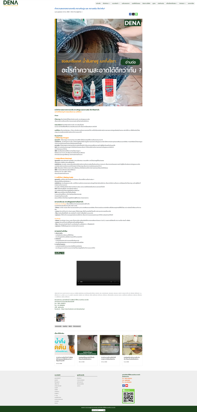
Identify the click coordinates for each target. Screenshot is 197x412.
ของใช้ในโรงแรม (136, 3)
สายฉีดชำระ (57, 391)
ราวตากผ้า (57, 401)
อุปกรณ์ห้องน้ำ (57, 378)
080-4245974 (128, 378)
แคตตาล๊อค (191, 3)
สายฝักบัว (57, 393)
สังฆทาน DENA (146, 3)
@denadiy (127, 380)
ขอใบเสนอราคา (126, 3)
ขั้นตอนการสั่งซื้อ (80, 384)
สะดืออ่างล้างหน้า (58, 386)
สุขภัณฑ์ (56, 380)
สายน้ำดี (56, 388)
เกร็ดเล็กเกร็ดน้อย (171, 3)
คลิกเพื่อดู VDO (59, 253)
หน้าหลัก (98, 3)
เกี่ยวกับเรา (106, 3)
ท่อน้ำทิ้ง (56, 389)
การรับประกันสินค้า (80, 380)
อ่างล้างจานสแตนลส (59, 399)
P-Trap (56, 395)
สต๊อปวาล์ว (57, 384)
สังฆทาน (56, 403)
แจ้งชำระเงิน (161, 3)
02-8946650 (128, 382)
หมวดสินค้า (115, 3)
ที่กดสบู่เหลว (57, 382)
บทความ (78, 386)
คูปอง (154, 3)
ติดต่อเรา (182, 3)
